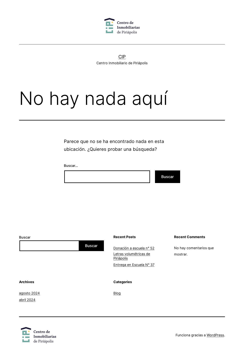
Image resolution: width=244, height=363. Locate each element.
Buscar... (71, 166)
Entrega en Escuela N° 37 (133, 265)
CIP (122, 56)
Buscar (24, 237)
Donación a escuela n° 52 (133, 248)
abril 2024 (27, 300)
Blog (117, 293)
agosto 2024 (29, 293)
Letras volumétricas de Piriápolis (131, 256)
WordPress (215, 335)
